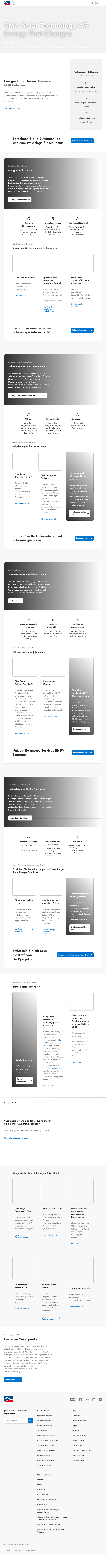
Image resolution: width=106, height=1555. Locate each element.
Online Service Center (79, 1435)
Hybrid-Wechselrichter (44, 1415)
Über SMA (41, 1479)
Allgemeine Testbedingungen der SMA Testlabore (50, 1530)
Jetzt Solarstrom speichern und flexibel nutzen (49, 309)
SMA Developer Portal (79, 1460)
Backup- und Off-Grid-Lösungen (48, 1440)
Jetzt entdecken (20, 295)
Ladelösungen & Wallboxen (46, 1435)
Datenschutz (18, 1550)
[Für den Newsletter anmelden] (30, 1420)
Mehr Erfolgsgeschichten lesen (16, 1138)
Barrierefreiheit (30, 1550)
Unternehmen (43, 1474)
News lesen (76, 1062)
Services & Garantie (44, 1465)
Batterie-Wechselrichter (45, 1425)
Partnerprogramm (78, 1455)
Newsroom (41, 1489)
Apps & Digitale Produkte (46, 1450)
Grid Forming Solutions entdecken (20, 928)
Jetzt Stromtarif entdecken (76, 305)
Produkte (41, 1410)
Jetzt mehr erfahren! (48, 519)
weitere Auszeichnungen (21, 1236)
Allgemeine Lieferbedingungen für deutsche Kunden (49, 1510)
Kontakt (39, 1484)
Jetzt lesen (46, 1085)
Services (76, 1410)
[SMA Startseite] (7, 3)
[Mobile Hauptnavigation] (101, 3)
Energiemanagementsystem (53, 1068)
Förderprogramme (78, 1440)
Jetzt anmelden (20, 733)
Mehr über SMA (10, 108)
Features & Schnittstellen (45, 1460)
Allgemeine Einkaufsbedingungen (48, 1524)
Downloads (75, 1430)
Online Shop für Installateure (82, 1450)
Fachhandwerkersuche (79, 1420)
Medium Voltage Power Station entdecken (48, 931)
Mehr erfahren (48, 716)
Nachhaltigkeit (42, 1504)
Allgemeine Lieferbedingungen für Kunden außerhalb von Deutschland (52, 1518)
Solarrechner (76, 1415)
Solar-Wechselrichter (44, 1420)
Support (74, 1425)
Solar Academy (77, 1445)
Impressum (7, 1550)
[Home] (8, 1399)
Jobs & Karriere (42, 1494)
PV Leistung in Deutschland (46, 1499)
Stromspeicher (42, 1430)
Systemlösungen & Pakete (46, 1445)
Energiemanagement (44, 1455)
